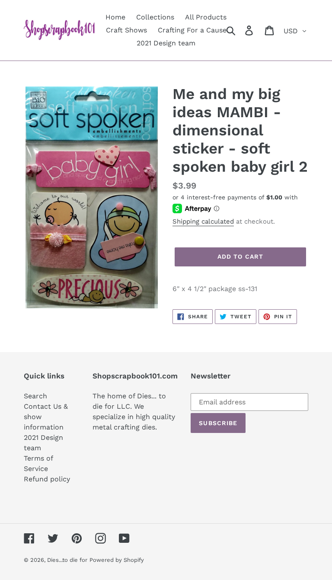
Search (35, 396)
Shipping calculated (203, 221)
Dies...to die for (67, 560)
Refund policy (47, 479)
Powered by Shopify (116, 560)
